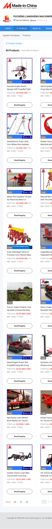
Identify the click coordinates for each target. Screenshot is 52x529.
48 (27, 502)
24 (15, 502)
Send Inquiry (19, 105)
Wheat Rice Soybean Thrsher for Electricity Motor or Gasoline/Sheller (19, 199)
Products (23, 28)
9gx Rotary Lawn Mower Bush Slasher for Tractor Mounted (17, 420)
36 (21, 502)
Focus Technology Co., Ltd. (35, 518)
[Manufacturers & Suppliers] (20, 5)
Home (8, 28)
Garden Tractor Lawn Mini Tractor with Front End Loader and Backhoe (18, 475)
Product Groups (15, 43)
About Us (36, 28)
